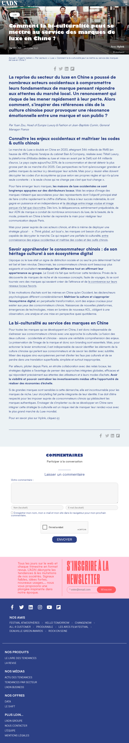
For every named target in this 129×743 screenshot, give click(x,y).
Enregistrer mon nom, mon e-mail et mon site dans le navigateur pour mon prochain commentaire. (58, 514)
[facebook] (55, 70)
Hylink (120, 46)
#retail (77, 15)
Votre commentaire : (22, 479)
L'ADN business (14, 687)
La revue (10, 663)
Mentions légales (17, 735)
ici (58, 418)
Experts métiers (25, 58)
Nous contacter (16, 725)
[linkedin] (66, 70)
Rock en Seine (57, 630)
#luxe (63, 15)
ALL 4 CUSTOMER (20, 626)
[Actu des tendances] (10, 3)
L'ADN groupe (13, 720)
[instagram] (40, 608)
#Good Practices (46, 15)
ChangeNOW (83, 622)
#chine (28, 15)
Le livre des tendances (20, 658)
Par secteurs (41, 58)
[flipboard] (72, 70)
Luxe (15, 15)
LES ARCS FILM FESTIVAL (73, 626)
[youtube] (49, 608)
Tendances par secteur (21, 682)
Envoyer (64, 539)
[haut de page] (123, 739)
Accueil (12, 58)
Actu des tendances (18, 677)
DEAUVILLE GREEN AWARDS (26, 630)
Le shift (10, 706)
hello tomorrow (57, 622)
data (8, 701)
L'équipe (10, 730)
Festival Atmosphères (24, 622)
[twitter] (61, 70)
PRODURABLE (44, 626)
